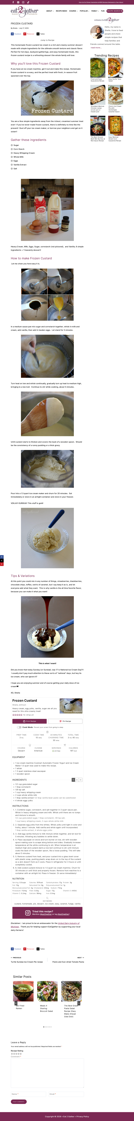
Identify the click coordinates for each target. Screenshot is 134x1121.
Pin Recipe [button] (66, 721)
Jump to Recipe (47, 40)
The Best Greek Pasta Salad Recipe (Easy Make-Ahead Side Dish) (71, 1011)
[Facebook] (13, 2)
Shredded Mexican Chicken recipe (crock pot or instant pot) (97, 109)
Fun (102, 11)
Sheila (15, 28)
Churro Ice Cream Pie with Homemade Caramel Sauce (115, 109)
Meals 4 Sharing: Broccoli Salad (46, 1008)
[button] (13, 714)
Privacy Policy (82, 1116)
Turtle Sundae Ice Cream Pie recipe (27, 960)
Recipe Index (61, 11)
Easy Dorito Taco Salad (115, 80)
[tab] (43, 1026)
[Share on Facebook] (2, 557)
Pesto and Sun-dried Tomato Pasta (68, 960)
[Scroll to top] (129, 1114)
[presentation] (23, 991)
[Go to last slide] (15, 1003)
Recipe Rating (17, 1051)
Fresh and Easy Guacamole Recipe (97, 80)
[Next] (78, 1003)
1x (73, 780)
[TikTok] (28, 2)
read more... (96, 48)
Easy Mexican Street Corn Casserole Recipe (115, 139)
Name (15, 1094)
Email (53, 1094)
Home (13, 19)
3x (80, 780)
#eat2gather (63, 914)
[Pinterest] (18, 2)
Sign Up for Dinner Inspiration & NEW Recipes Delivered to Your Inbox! (101, 2)
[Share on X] (2, 560)
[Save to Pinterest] (2, 564)
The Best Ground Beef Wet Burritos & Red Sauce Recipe (98, 139)
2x (77, 780)
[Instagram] (23, 2)
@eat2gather (46, 914)
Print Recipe (31, 721)
